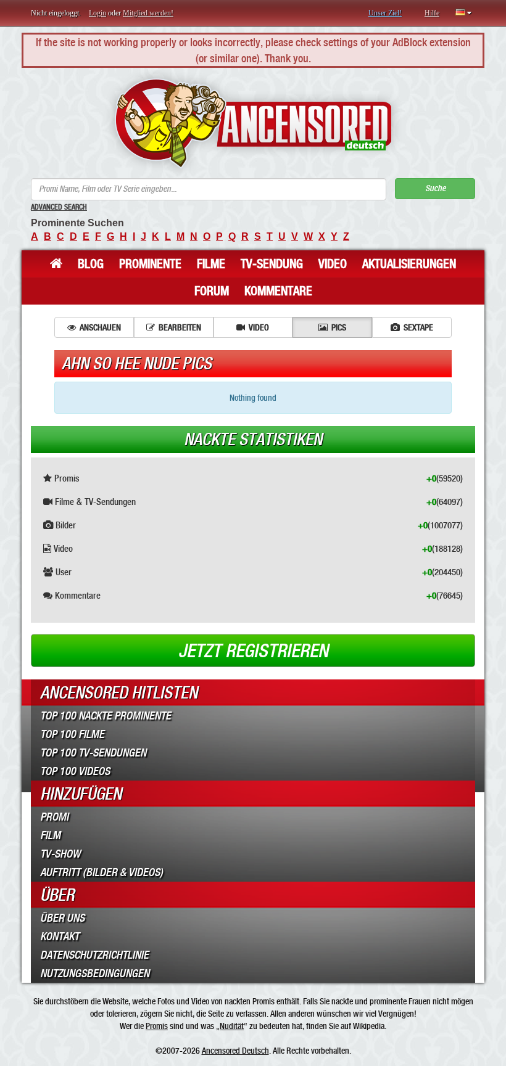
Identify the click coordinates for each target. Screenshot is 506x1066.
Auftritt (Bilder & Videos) (101, 872)
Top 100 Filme (72, 734)
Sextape (418, 327)
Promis (157, 1026)
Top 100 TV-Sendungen (93, 753)
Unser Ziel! (385, 13)
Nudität (232, 1026)
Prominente (150, 264)
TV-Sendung (272, 264)
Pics (338, 327)
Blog (91, 264)
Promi (54, 817)
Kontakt (59, 936)
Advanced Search (59, 207)
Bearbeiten (180, 327)
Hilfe (432, 13)
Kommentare (278, 291)
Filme (211, 264)
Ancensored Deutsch (235, 1051)
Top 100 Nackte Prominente (105, 716)
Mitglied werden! (148, 13)
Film (50, 835)
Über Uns (62, 918)
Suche (435, 188)
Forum (211, 291)
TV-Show (60, 854)
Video (332, 264)
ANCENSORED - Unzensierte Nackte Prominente (253, 123)
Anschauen (100, 327)
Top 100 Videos (75, 771)
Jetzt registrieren (253, 651)
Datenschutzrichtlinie (94, 955)
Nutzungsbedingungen (94, 973)
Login (97, 13)
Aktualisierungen (409, 264)
